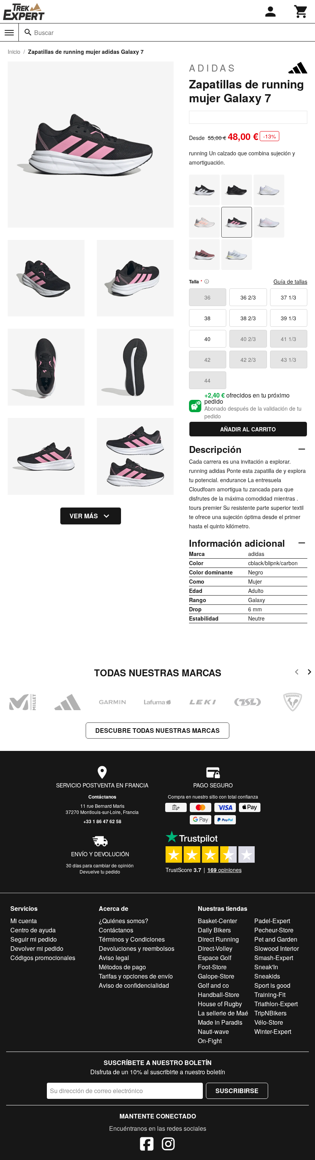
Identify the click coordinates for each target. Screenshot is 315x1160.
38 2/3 (248, 318)
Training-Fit (269, 994)
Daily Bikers (214, 929)
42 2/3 (248, 359)
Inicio (14, 51)
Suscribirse (237, 1090)
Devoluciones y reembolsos (136, 948)
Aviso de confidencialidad (134, 985)
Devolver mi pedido (36, 948)
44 (207, 380)
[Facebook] (146, 1145)
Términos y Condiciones (132, 939)
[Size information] (206, 281)
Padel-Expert (272, 920)
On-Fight (210, 1040)
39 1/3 (288, 318)
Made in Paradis (220, 1022)
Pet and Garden (275, 939)
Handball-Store (218, 994)
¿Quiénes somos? (123, 920)
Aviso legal (114, 957)
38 (207, 318)
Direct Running (218, 939)
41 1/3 (288, 339)
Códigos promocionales (42, 957)
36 (207, 297)
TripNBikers (270, 1013)
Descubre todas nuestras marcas (157, 730)
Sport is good (272, 985)
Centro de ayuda (33, 929)
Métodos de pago (122, 966)
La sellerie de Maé (223, 1013)
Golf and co (213, 985)
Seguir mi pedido (33, 939)
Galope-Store (216, 976)
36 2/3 (248, 297)
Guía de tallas (290, 281)
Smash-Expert (273, 957)
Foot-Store (212, 966)
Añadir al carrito (248, 429)
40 (207, 339)
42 (207, 359)
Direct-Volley (215, 948)
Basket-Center (217, 920)
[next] (309, 673)
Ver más (84, 515)
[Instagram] (168, 1145)
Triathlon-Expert (276, 1003)
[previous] (296, 673)
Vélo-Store (268, 1022)
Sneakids (267, 976)
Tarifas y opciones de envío (136, 976)
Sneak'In (266, 966)
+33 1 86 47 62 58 (102, 821)
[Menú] (9, 32)
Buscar (43, 32)
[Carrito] (301, 11)
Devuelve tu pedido (100, 871)
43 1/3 (288, 359)
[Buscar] (28, 32)
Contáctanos (102, 797)
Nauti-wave (213, 1031)
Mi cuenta (23, 920)
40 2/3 (248, 339)
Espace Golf (214, 957)
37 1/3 (288, 297)
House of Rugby (220, 1003)
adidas (213, 68)
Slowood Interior (276, 948)
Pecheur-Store (273, 929)
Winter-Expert (272, 1031)
